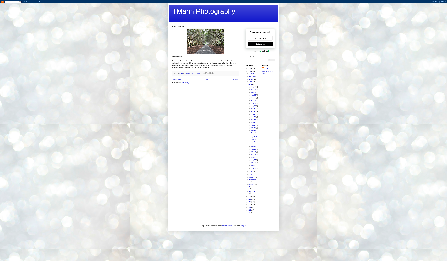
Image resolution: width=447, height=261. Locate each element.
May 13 (253, 117)
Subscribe (260, 44)
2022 (249, 207)
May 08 (253, 103)
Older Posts (234, 79)
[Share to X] (208, 73)
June (251, 171)
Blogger (243, 226)
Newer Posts (177, 79)
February (252, 76)
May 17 (253, 125)
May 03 (253, 92)
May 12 (253, 114)
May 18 (253, 128)
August (251, 177)
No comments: (196, 73)
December (252, 191)
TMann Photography (203, 11)
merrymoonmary (227, 226)
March (251, 79)
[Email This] (204, 73)
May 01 (253, 87)
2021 (249, 204)
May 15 (253, 119)
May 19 (253, 130)
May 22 (253, 146)
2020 (249, 202)
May (250, 84)
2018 (249, 196)
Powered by (254, 51)
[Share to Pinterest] (213, 73)
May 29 (253, 163)
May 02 (253, 90)
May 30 (253, 165)
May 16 (253, 122)
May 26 (253, 157)
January (252, 73)
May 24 (253, 152)
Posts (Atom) (185, 83)
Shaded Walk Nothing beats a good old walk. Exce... (254, 138)
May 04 (253, 95)
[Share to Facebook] (210, 73)
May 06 (253, 100)
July (250, 174)
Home (206, 79)
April (251, 82)
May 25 (253, 154)
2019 (249, 199)
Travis (266, 68)
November (252, 187)
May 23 (253, 149)
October (252, 184)
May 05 (253, 98)
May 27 (253, 160)
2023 (249, 210)
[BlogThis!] (206, 73)
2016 (249, 68)
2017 (249, 71)
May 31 (253, 168)
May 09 (253, 106)
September (252, 180)
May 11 (253, 111)
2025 (249, 213)
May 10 (253, 109)
